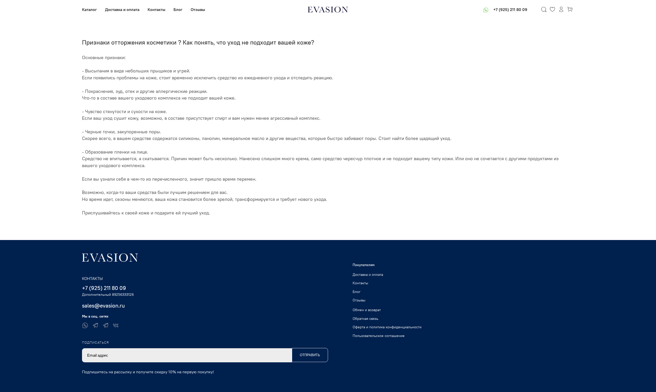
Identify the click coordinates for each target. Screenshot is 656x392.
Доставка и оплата (122, 9)
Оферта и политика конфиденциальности (387, 327)
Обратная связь (365, 318)
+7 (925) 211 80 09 (510, 9)
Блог (177, 9)
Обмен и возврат (367, 310)
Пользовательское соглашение (379, 335)
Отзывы (198, 9)
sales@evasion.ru (103, 305)
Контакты (156, 9)
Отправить (310, 355)
